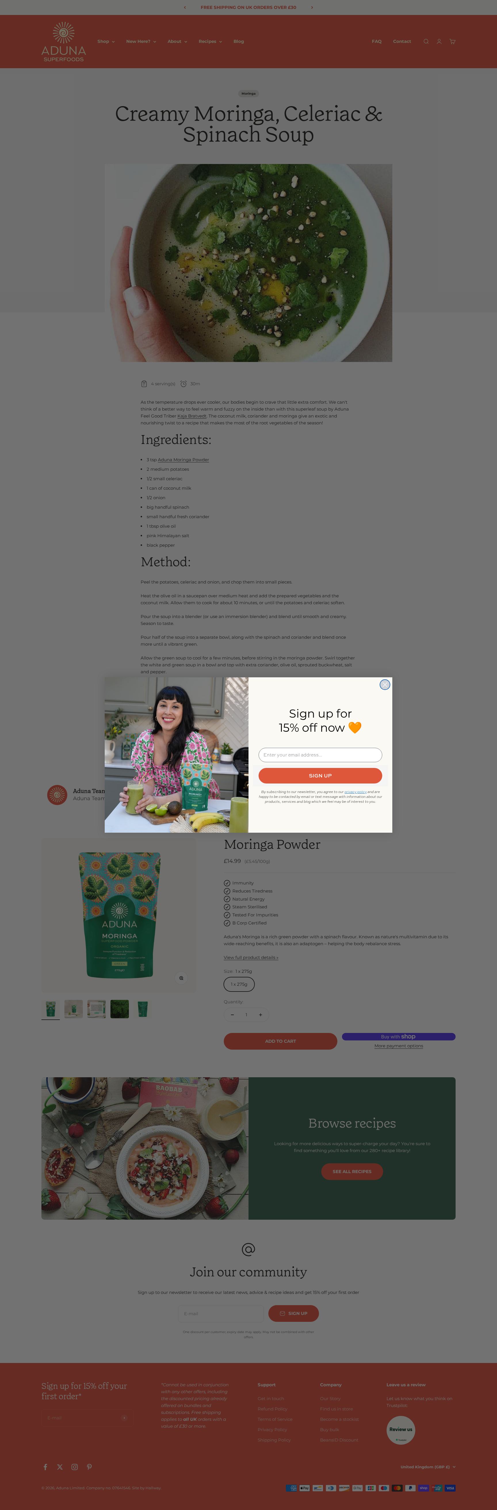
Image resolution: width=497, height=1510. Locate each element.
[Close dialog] (385, 685)
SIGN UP (320, 775)
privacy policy (356, 792)
